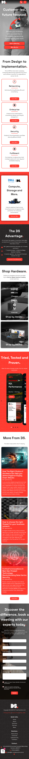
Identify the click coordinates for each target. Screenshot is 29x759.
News (14, 727)
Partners (14, 725)
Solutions (14, 723)
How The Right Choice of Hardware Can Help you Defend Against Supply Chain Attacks (12, 474)
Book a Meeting (14, 43)
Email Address (6, 651)
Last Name (5, 645)
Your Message (6, 672)
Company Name (7, 665)
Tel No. (4, 658)
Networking (14, 733)
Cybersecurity (8, 479)
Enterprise (14, 735)
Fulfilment (14, 739)
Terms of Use (15, 712)
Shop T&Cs (22, 712)
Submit (14, 693)
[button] (1, 401)
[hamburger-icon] (25, 2)
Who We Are (14, 47)
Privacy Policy (7, 712)
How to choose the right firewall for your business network (13, 524)
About (14, 721)
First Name (5, 638)
